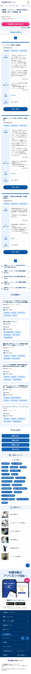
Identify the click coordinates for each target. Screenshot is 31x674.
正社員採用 (6, 50)
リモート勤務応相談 (8, 499)
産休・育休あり (23, 50)
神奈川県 (13, 95)
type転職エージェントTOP (9, 612)
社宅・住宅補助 (16, 463)
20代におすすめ (7, 481)
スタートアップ (6, 492)
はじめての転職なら (15, 531)
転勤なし (5, 467)
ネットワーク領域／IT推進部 (11, 46)
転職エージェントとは (8, 616)
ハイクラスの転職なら (16, 556)
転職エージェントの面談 (8, 621)
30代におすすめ (19, 481)
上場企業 (5, 470)
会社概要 (5, 642)
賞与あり (14, 474)
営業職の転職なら (14, 548)
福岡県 (12, 238)
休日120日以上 (14, 50)
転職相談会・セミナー (8, 625)
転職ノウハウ (6, 629)
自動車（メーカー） (26, 5)
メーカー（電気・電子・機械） (12, 5)
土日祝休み (14, 467)
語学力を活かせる (22, 499)
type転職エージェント (1, 5)
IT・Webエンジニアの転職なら (18, 523)
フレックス (5, 474)
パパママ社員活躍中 (8, 495)
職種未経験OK (17, 485)
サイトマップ (6, 638)
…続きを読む (25, 78)
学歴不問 (23, 467)
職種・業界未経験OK (20, 488)
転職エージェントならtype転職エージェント (9, 2)
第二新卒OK (5, 485)
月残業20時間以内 (7, 477)
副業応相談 (18, 492)
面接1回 (4, 502)
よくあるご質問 (6, 633)
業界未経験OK (6, 488)
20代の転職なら (14, 539)
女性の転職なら (14, 514)
